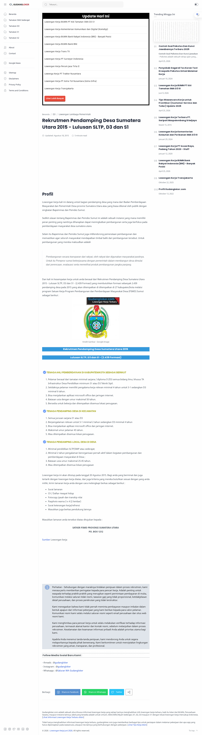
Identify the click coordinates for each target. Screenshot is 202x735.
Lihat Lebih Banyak (55, 98)
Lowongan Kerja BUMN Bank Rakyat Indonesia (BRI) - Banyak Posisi (78, 36)
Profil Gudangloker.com (172, 189)
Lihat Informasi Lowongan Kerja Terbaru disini (63, 717)
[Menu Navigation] (5, 4)
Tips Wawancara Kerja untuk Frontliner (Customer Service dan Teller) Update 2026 (178, 102)
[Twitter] (14, 729)
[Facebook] (5, 729)
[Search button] (45, 4)
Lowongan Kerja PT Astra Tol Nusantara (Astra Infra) (71, 81)
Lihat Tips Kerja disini (137, 725)
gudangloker (61, 662)
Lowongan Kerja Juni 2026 (61, 730)
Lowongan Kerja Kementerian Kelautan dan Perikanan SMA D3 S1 (178, 133)
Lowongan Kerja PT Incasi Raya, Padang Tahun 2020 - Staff (176, 148)
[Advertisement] (99, 164)
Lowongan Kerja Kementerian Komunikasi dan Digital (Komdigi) (76, 29)
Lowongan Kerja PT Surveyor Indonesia (64, 58)
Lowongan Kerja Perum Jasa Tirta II (62, 66)
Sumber (46, 539)
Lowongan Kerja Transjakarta (59, 88)
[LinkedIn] (22, 729)
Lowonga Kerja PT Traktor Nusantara (63, 73)
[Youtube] (18, 729)
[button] (196, 4)
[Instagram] (9, 729)
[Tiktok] (27, 729)
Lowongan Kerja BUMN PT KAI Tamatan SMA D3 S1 (70, 21)
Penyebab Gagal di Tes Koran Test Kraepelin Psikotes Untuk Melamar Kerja (178, 71)
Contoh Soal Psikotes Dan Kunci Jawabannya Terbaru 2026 (176, 48)
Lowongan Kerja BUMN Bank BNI (61, 44)
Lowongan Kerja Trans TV (57, 51)
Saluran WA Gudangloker (70, 670)
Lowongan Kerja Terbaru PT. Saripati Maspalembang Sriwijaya (178, 119)
